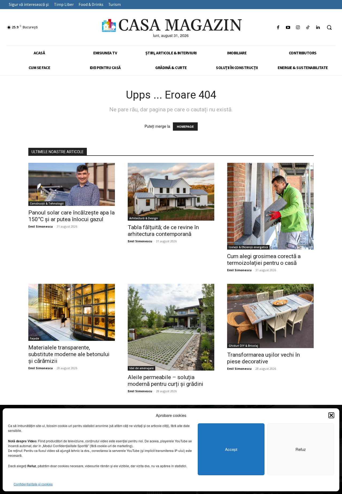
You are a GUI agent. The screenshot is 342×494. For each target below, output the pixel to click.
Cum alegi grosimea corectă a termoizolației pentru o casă (264, 259)
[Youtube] (288, 27)
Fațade (34, 338)
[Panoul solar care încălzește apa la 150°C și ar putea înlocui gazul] (71, 184)
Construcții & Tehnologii (47, 203)
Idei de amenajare (141, 368)
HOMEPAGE (185, 127)
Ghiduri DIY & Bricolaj (243, 346)
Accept (231, 449)
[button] (331, 415)
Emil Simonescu (40, 226)
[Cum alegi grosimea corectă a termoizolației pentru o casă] (270, 206)
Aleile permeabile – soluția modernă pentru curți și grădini (165, 380)
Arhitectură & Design (143, 218)
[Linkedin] (317, 27)
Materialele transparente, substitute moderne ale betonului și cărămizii (69, 354)
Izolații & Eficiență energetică (248, 247)
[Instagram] (297, 27)
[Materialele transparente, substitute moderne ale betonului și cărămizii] (71, 312)
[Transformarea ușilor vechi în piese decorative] (270, 316)
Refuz (301, 449)
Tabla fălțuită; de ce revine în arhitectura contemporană (163, 230)
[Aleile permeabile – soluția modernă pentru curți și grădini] (171, 327)
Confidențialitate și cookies (33, 484)
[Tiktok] (308, 27)
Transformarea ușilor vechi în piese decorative (263, 358)
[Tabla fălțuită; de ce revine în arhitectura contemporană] (171, 192)
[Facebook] (278, 27)
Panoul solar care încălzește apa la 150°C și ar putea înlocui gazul (71, 216)
